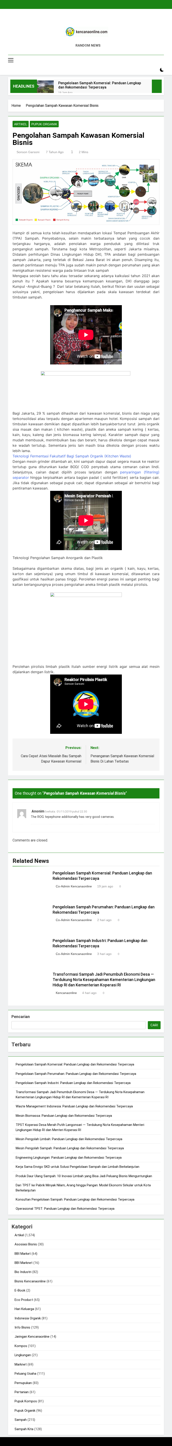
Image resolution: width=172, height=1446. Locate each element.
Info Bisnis (22, 1327)
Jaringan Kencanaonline (32, 1337)
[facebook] (75, 19)
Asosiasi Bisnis (26, 1244)
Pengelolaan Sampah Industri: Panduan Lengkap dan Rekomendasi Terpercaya (73, 1083)
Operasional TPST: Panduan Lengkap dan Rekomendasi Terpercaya (65, 1209)
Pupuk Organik (44, 124)
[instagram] (80, 19)
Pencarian (20, 1016)
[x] (86, 19)
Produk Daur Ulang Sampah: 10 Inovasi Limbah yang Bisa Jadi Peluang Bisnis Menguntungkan (84, 1176)
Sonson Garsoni (28, 152)
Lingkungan (23, 1355)
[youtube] (96, 19)
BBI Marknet (23, 1263)
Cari (154, 1025)
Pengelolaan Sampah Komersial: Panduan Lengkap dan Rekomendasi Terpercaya (99, 85)
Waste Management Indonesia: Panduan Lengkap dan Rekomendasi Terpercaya (74, 1106)
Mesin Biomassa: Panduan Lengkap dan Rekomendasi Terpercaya (64, 1116)
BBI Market (23, 1254)
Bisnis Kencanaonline (30, 1281)
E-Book (20, 1290)
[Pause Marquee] (157, 86)
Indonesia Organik (28, 1318)
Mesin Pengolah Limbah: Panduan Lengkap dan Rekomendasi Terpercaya (69, 1139)
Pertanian (22, 1392)
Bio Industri (23, 1272)
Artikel (20, 124)
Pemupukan (23, 1383)
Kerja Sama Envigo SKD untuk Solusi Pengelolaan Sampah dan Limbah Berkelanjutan (77, 1167)
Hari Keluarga (24, 1309)
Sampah (21, 1420)
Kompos (21, 1346)
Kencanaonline (66, 993)
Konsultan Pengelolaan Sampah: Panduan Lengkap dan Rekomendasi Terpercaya (75, 1199)
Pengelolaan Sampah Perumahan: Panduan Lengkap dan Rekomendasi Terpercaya (76, 1074)
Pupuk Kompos (26, 1401)
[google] (91, 19)
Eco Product (24, 1300)
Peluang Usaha (25, 1374)
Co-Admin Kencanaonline (74, 886)
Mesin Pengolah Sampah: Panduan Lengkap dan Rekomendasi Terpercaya (70, 1148)
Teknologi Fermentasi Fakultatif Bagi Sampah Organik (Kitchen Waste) (72, 456)
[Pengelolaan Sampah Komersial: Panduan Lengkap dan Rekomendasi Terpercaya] (45, 88)
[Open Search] (154, 70)
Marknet (21, 1364)
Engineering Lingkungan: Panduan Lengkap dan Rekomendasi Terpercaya (69, 1158)
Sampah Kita (24, 1429)
